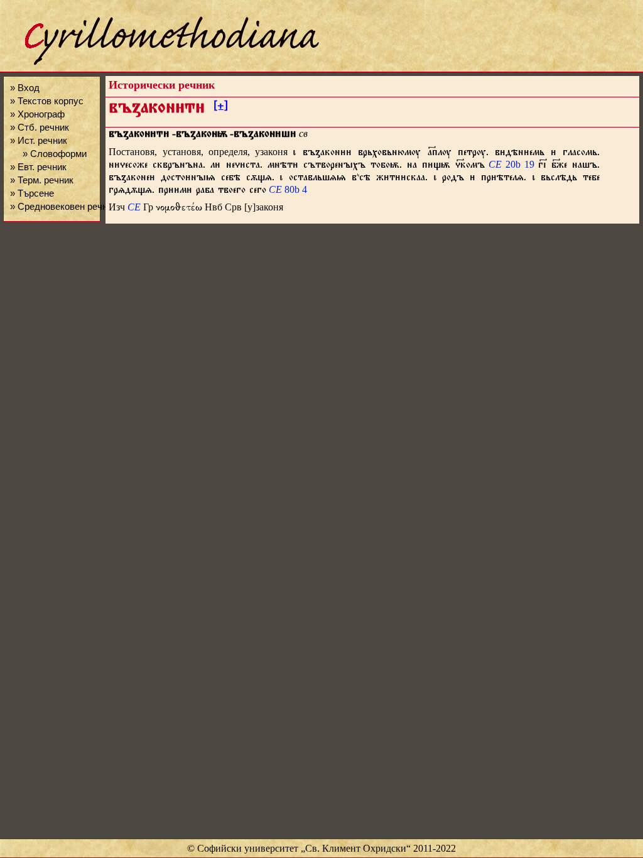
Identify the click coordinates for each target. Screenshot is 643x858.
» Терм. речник (41, 180)
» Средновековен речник (63, 206)
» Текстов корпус (47, 100)
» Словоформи (55, 153)
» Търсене (32, 193)
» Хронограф (37, 114)
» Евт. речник (38, 166)
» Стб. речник (39, 127)
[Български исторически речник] (161, 63)
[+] (220, 107)
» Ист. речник (38, 140)
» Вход (25, 87)
